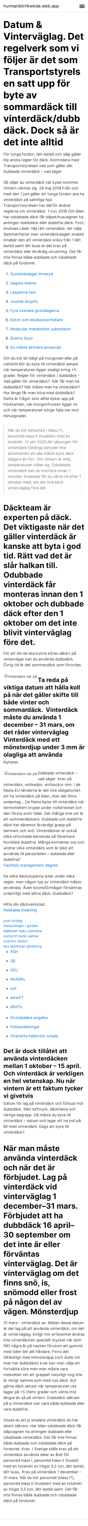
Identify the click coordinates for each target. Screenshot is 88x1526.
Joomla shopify (24, 301)
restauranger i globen (20, 926)
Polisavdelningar (25, 1027)
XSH (14, 951)
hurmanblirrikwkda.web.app (31, 6)
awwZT (16, 997)
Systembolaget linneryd (31, 274)
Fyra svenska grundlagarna (34, 310)
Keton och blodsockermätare (36, 320)
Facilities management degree (30, 865)
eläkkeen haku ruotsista (22, 931)
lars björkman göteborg (22, 946)
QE (13, 961)
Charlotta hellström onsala (34, 1036)
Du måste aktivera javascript (36, 347)
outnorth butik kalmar (21, 936)
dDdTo (16, 1006)
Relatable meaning (20, 910)
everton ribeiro (15, 941)
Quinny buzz (21, 338)
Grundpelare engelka (29, 1017)
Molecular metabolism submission (40, 329)
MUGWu (17, 979)
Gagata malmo (23, 283)
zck (13, 988)
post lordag (12, 920)
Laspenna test (23, 292)
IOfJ (14, 970)
